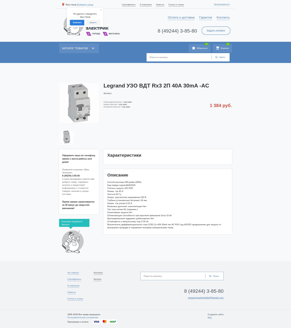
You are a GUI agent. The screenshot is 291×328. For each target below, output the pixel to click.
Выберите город (85, 4)
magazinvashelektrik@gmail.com (206, 298)
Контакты (98, 272)
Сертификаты (74, 279)
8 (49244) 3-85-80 (177, 31)
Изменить (77, 22)
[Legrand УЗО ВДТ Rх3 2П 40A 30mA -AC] (79, 103)
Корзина (224, 46)
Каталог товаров (75, 48)
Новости (71, 292)
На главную (73, 272)
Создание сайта (216, 316)
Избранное (201, 46)
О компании (73, 285)
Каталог (97, 279)
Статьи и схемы (75, 298)
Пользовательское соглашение (82, 317)
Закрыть (93, 22)
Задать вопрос (216, 30)
